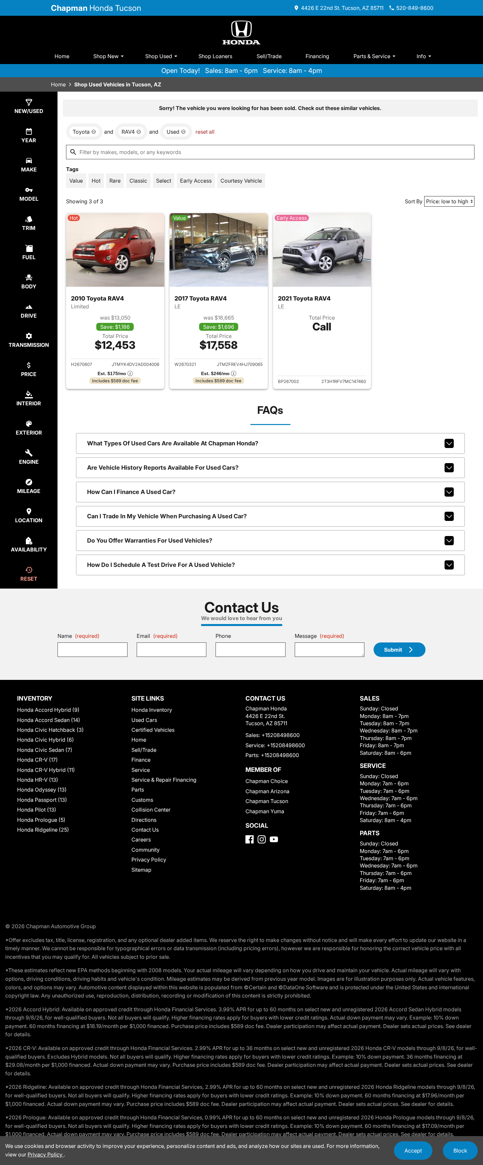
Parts (137, 789)
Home (62, 56)
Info (421, 56)
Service (140, 770)
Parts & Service (372, 56)
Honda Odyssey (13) (42, 789)
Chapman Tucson (266, 801)
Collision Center (151, 809)
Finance (140, 759)
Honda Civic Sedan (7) (44, 750)
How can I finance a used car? (131, 491)
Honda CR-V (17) (37, 759)
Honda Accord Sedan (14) (48, 720)
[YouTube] (273, 839)
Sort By (414, 201)
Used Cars (144, 720)
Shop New (106, 56)
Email (157, 636)
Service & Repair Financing (163, 779)
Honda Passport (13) (42, 799)
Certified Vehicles (152, 730)
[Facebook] (249, 839)
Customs (142, 799)
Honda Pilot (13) (36, 809)
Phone (223, 636)
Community (145, 849)
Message (319, 636)
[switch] (76, 180)
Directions (143, 820)
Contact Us (145, 829)
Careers (141, 839)
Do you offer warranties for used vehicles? (149, 540)
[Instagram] (261, 839)
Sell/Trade (269, 56)
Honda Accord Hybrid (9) (48, 709)
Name (79, 636)
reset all (205, 131)
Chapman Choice (266, 781)
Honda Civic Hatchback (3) (50, 730)
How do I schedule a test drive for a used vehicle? (161, 564)
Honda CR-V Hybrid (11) (46, 770)
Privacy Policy (148, 859)
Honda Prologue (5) (41, 820)
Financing (317, 56)
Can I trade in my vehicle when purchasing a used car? (167, 516)
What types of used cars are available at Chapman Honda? (172, 443)
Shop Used (158, 56)
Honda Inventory (151, 709)
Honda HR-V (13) (37, 779)
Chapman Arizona (267, 791)
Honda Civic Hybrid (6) (45, 739)
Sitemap (141, 869)
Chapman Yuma (264, 811)
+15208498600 (281, 735)
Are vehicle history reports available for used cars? (163, 467)
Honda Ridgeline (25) (43, 829)
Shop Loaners (215, 56)
